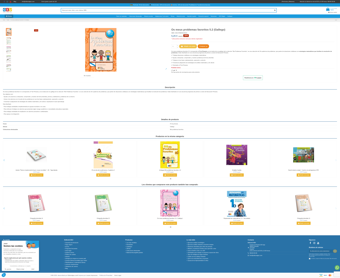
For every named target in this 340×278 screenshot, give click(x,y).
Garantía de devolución (71, 242)
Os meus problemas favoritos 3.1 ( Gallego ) (170, 218)
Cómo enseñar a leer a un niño (196, 250)
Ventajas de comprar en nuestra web (75, 258)
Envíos (67, 246)
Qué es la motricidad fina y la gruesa (198, 258)
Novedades (129, 244)
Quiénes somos (69, 252)
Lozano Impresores (92, 275)
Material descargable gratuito (134, 252)
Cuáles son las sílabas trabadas (197, 256)
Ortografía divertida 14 (36, 218)
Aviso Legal (117, 275)
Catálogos (129, 246)
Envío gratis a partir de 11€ (49, 1)
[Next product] (336, 20)
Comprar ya (203, 46)
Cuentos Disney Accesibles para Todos (76, 260)
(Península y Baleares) (288, 1)
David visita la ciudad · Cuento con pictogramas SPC (303, 170)
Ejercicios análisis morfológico (196, 242)
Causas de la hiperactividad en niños (198, 260)
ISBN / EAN (174, 33)
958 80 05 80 (253, 253)
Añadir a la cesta (189, 46)
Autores (67, 256)
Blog (15, 1)
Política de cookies (70, 254)
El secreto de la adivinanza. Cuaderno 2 (103, 170)
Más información (333, 258)
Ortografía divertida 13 (303, 218)
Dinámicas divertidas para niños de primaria (200, 246)
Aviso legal (68, 250)
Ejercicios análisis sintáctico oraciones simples (200, 244)
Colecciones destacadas (133, 250)
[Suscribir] (335, 251)
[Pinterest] (176, 70)
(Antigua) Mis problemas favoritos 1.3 (170, 170)
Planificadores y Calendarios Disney (75, 262)
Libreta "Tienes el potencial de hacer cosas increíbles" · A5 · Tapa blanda (36, 170)
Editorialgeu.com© (73, 275)
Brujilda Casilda (236, 170)
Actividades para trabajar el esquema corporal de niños (203, 252)
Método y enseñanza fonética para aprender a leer (202, 248)
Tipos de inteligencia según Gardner (198, 254)
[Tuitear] (174, 70)
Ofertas (128, 248)
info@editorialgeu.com (28, 1)
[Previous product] (335, 20)
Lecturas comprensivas (71, 264)
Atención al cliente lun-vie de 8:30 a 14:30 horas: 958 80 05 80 (317, 1)
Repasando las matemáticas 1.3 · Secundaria (237, 218)
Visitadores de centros (71, 266)
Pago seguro (68, 244)
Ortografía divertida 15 (103, 218)
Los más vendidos (131, 242)
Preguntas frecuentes (71, 248)
